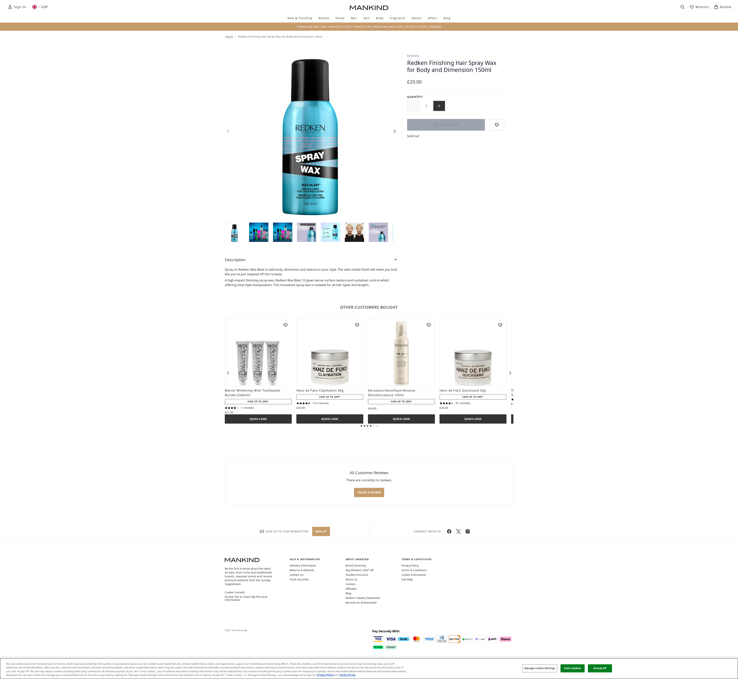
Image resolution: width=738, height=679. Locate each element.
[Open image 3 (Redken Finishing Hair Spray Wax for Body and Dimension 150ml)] (282, 232)
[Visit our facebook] (449, 531)
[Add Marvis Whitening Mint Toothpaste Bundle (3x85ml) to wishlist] (285, 325)
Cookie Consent (235, 592)
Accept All (599, 668)
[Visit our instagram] (467, 531)
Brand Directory (356, 565)
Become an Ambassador (361, 602)
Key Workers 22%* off (360, 570)
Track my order (299, 579)
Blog (348, 593)
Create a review (369, 492)
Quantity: (415, 97)
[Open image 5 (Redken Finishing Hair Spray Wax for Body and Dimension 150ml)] (330, 232)
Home (229, 36)
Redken (413, 56)
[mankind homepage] (369, 8)
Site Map (407, 579)
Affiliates (351, 588)
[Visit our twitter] (458, 531)
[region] (369, 668)
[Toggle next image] (395, 131)
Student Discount (357, 575)
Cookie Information (414, 575)
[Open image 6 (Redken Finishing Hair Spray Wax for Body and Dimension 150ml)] (354, 232)
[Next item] (510, 373)
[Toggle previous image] (228, 131)
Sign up (321, 531)
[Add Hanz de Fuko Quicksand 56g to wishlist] (500, 325)
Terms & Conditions (414, 570)
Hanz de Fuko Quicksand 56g (463, 390)
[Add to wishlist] (496, 125)
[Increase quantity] (439, 105)
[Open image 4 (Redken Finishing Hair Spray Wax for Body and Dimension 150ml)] (306, 232)
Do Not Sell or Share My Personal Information (246, 598)
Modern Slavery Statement (363, 598)
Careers (351, 584)
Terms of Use (347, 675)
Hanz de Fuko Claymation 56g (320, 390)
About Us (351, 579)
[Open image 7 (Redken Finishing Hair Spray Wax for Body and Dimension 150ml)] (378, 232)
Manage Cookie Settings (539, 668)
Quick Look (258, 419)
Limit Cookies (572, 668)
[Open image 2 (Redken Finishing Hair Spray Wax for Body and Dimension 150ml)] (258, 232)
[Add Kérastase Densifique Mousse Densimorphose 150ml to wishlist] (428, 325)
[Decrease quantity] (413, 105)
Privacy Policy (410, 565)
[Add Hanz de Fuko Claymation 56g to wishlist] (357, 325)
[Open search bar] (682, 7)
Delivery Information (303, 565)
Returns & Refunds (302, 570)
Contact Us (296, 575)
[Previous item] (228, 373)
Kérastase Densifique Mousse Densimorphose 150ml (392, 392)
